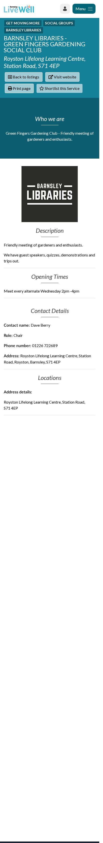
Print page (21, 88)
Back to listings (25, 76)
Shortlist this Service (62, 88)
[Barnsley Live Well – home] (19, 8)
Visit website (64, 76)
